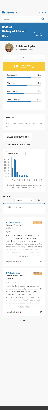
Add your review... (15, 207)
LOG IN (42, 12)
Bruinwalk (9, 12)
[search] (21, 19)
